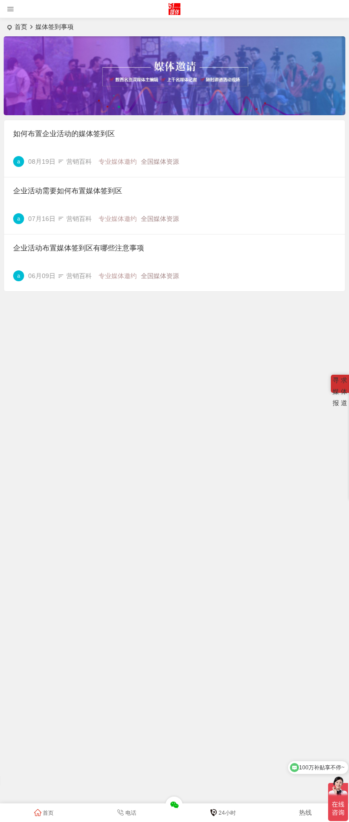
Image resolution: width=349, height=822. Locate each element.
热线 (305, 812)
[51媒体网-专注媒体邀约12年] (175, 12)
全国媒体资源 (160, 161)
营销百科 (79, 161)
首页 (21, 26)
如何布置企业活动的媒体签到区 (64, 133)
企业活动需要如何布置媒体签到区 (67, 191)
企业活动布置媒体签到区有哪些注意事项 (78, 248)
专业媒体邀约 (118, 161)
